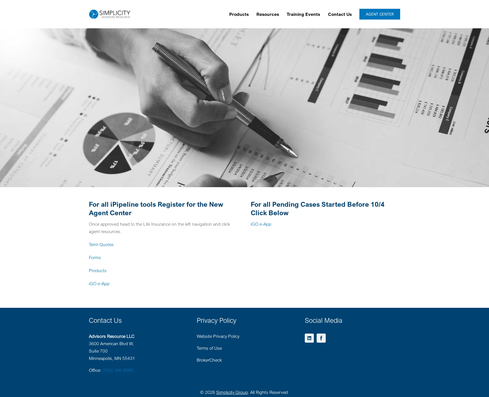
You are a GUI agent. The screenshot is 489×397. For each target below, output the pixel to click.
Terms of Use (209, 348)
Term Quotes (101, 244)
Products (98, 270)
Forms (95, 257)
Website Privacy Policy (218, 336)
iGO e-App (99, 283)
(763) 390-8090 (117, 370)
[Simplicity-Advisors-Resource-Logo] (109, 11)
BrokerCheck (209, 360)
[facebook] (321, 338)
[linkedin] (309, 338)
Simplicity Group (232, 392)
